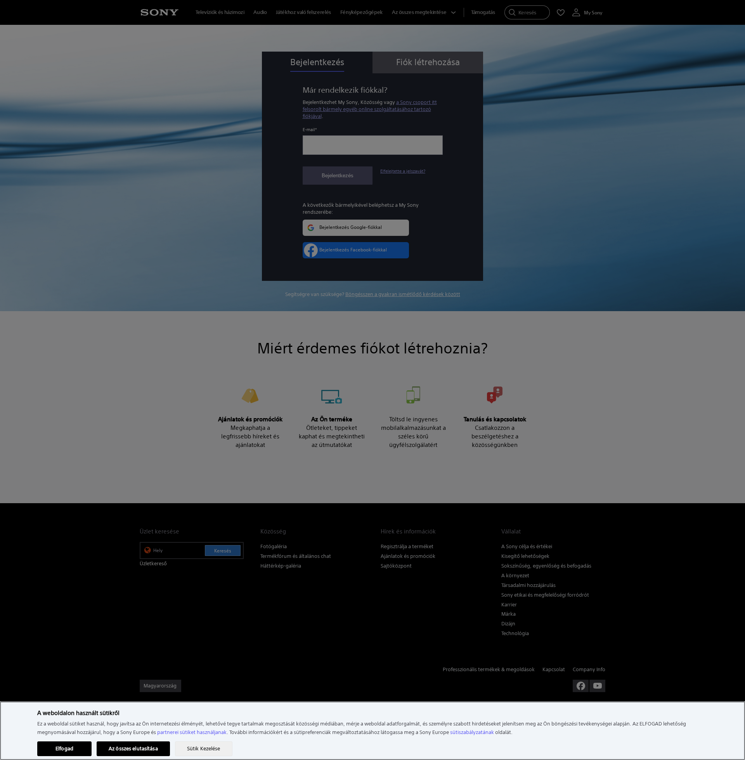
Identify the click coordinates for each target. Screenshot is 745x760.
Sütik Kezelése (203, 748)
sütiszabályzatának (472, 732)
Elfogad (64, 748)
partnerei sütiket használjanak (192, 732)
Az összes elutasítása (133, 748)
